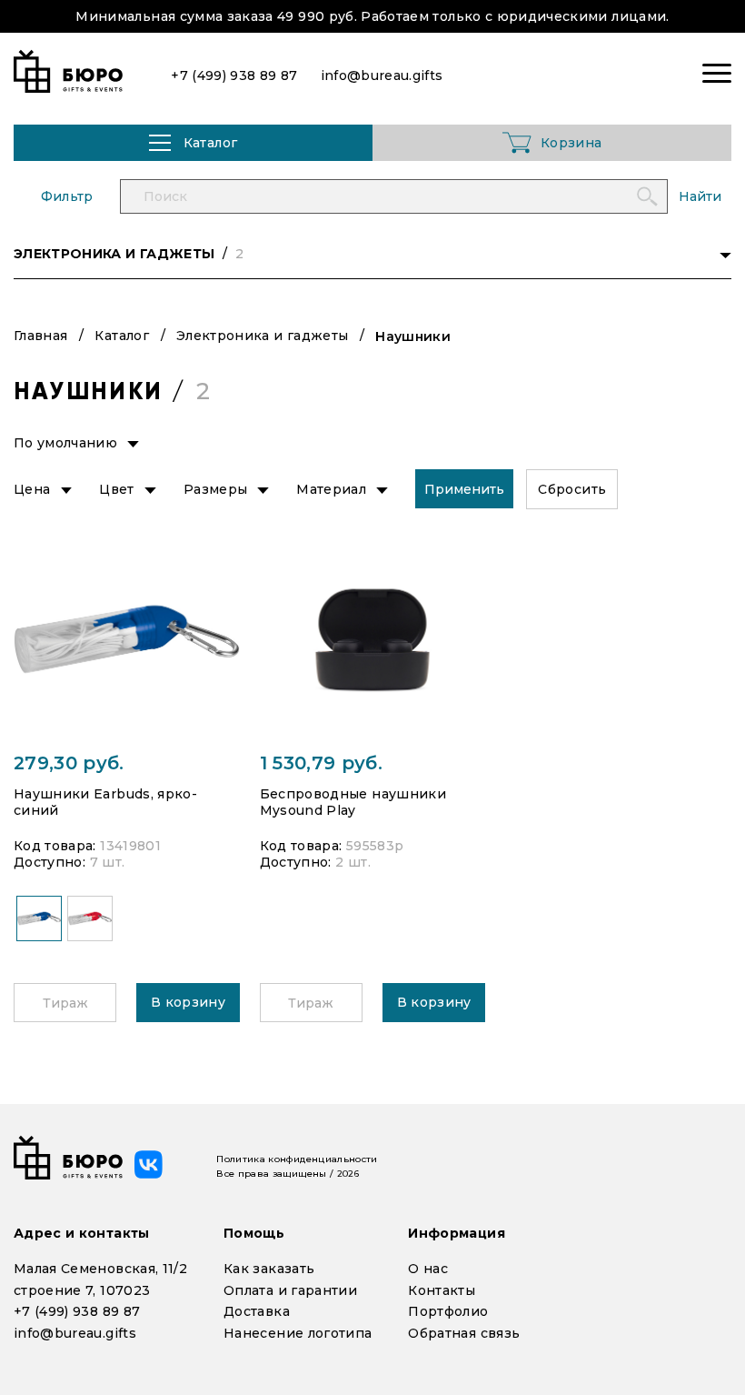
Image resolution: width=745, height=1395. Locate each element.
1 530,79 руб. (321, 763)
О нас (428, 1268)
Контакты (441, 1290)
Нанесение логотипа (298, 1333)
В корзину (188, 1002)
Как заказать (269, 1268)
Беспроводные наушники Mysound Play (353, 802)
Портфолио (448, 1311)
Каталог (121, 335)
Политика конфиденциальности (296, 1159)
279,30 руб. (69, 763)
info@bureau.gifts (75, 1333)
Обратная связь (464, 1333)
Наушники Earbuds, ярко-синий (105, 802)
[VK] (148, 1164)
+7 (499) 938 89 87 (77, 1311)
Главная (40, 335)
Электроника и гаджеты (262, 335)
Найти (700, 196)
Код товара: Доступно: (87, 854)
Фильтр (67, 196)
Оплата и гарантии (290, 1290)
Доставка (257, 1311)
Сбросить (572, 489)
